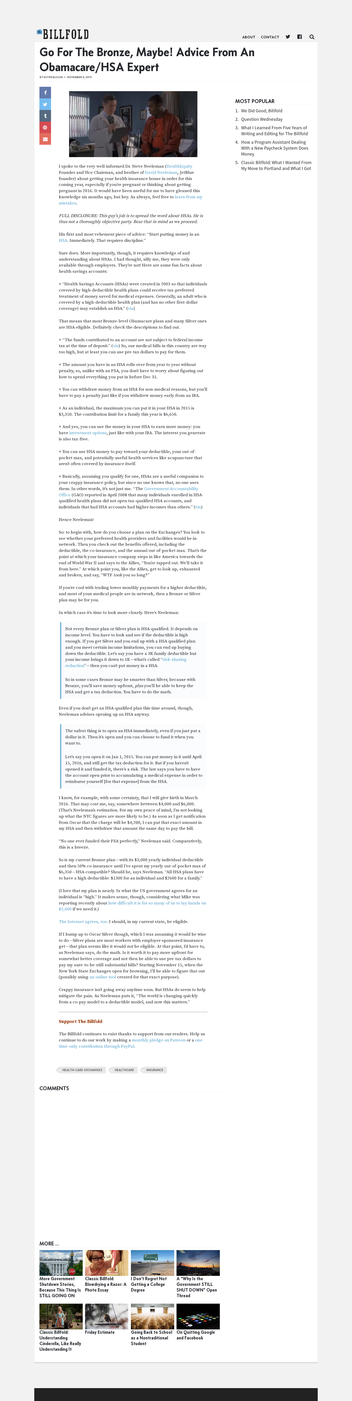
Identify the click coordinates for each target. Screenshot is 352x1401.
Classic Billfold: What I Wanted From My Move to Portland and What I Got (276, 165)
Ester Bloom (53, 77)
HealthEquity (179, 166)
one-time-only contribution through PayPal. (131, 1043)
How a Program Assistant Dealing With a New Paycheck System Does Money (274, 148)
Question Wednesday (261, 119)
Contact (270, 37)
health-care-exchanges (82, 1070)
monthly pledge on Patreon (159, 1040)
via (130, 308)
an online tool (102, 977)
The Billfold (62, 34)
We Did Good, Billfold (261, 111)
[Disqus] (130, 1159)
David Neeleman (161, 172)
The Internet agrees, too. (83, 922)
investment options (87, 433)
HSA (63, 240)
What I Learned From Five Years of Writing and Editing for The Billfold (274, 130)
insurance (154, 1070)
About (248, 37)
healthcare (124, 1070)
